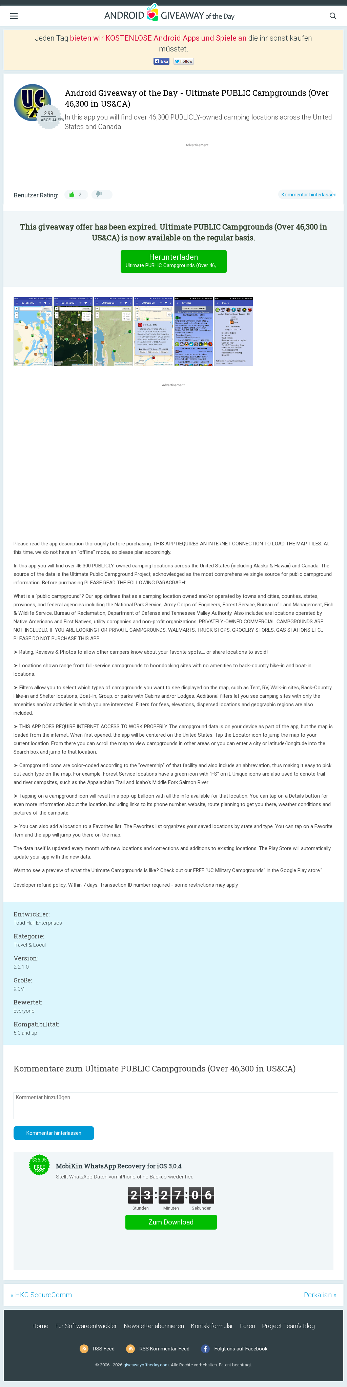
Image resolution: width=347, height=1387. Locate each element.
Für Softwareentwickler (86, 1325)
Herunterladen (176, 260)
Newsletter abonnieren (154, 1325)
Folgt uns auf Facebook (241, 1349)
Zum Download (170, 1222)
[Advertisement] (200, 164)
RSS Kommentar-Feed (164, 1349)
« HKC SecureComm (41, 1295)
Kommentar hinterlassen (309, 195)
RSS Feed (104, 1349)
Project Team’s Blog (288, 1325)
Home (40, 1325)
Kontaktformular (212, 1325)
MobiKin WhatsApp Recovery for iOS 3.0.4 (119, 1166)
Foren (247, 1325)
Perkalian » (320, 1295)
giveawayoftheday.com (146, 1364)
